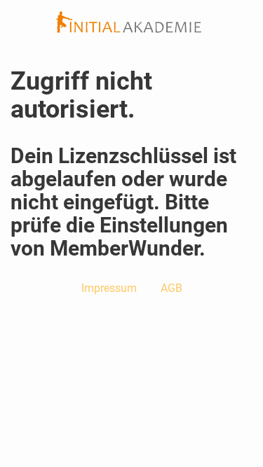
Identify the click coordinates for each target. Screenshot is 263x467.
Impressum (109, 288)
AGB (171, 288)
